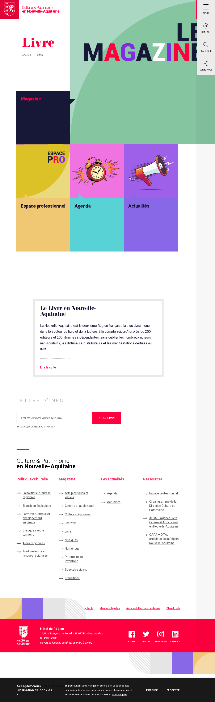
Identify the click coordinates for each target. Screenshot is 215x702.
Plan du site (173, 608)
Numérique (72, 548)
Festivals (70, 523)
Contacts (88, 608)
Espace (163, 493)
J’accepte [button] (173, 690)
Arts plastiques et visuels (76, 495)
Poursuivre (106, 418)
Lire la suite (48, 367)
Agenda (112, 493)
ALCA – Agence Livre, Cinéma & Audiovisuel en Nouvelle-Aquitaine (163, 522)
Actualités (114, 502)
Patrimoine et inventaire (74, 559)
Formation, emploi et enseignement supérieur (36, 518)
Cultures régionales (77, 514)
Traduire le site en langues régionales (35, 553)
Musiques (71, 540)
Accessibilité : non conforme (143, 608)
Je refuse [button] (151, 690)
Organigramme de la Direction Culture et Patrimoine (163, 506)
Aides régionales (34, 543)
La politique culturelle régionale (37, 495)
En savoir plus (119, 694)
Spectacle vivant (76, 569)
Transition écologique (37, 505)
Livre (68, 531)
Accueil (26, 55)
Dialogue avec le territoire (33, 532)
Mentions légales (110, 608)
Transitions (72, 578)
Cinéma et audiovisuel (79, 505)
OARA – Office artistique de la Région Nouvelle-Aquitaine (164, 539)
